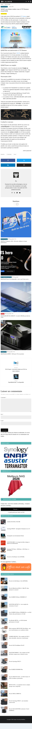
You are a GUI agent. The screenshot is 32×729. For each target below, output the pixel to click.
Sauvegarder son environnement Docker (15, 535)
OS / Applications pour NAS (6, 277)
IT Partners (23, 16)
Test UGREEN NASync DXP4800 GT (18, 597)
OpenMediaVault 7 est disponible (16, 381)
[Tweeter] (24, 160)
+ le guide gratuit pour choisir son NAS (16, 512)
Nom (2, 414)
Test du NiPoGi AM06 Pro (15, 693)
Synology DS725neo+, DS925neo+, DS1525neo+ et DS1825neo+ (18, 550)
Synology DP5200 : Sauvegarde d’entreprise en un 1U (18, 528)
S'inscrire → (16, 509)
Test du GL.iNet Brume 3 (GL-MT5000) (15, 556)
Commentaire (3, 397)
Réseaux (2, 313)
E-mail (2, 420)
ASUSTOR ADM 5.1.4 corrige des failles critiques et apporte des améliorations (18, 543)
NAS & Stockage (4, 6)
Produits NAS (3, 351)
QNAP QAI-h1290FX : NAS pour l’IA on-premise (12, 354)
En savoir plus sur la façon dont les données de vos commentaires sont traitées (15, 434)
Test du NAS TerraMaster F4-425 (16, 645)
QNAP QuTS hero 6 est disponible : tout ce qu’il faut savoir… (15, 279)
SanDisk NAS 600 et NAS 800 (13, 521)
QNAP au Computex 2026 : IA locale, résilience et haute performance (14, 242)
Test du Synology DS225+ (15, 661)
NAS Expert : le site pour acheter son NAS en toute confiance (16, 369)
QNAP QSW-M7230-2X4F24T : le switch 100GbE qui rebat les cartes (15, 316)
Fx (16, 181)
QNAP (18, 53)
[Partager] (8, 160)
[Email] (24, 165)
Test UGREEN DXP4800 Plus (16, 669)
